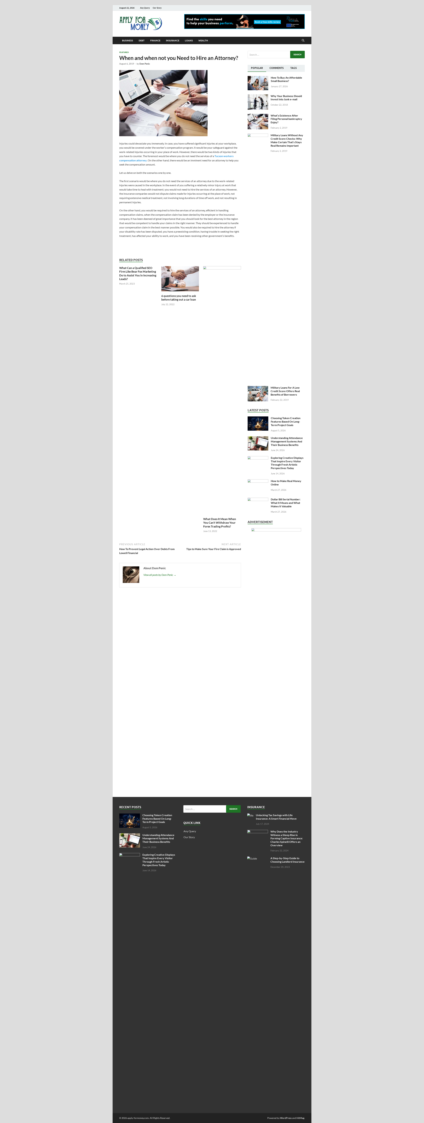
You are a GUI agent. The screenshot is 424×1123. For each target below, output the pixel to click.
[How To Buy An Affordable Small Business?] (258, 77)
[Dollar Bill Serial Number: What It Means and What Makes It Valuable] (258, 499)
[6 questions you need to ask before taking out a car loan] (180, 279)
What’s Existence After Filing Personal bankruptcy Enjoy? (286, 119)
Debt (142, 40)
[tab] (257, 68)
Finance (155, 40)
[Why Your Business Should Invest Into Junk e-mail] (258, 96)
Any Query (145, 8)
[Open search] (303, 40)
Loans (189, 40)
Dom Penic (144, 63)
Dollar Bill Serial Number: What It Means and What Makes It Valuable (285, 503)
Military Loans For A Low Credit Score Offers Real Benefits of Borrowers (285, 391)
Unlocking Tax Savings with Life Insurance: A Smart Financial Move (276, 816)
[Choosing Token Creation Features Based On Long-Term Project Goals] (258, 418)
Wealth (203, 40)
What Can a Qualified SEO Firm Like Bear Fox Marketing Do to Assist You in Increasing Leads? (137, 273)
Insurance (172, 40)
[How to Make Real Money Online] (258, 481)
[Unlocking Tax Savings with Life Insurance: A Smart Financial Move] (250, 815)
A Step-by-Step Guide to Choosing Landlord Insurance (287, 860)
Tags (293, 68)
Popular (257, 68)
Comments (276, 68)
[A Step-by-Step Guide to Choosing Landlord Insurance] (257, 858)
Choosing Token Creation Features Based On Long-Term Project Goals (285, 421)
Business (127, 40)
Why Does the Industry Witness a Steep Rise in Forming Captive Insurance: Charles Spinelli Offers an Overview (286, 838)
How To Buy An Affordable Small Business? (286, 79)
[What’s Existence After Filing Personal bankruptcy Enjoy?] (258, 115)
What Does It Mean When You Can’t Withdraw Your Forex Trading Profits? (219, 522)
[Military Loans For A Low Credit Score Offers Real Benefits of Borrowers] (258, 387)
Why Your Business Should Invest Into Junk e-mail (286, 97)
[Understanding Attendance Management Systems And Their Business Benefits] (258, 438)
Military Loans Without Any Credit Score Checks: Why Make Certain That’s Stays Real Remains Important (287, 140)
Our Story (157, 8)
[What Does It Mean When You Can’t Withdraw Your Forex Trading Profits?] (222, 391)
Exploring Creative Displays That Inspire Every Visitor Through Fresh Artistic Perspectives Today (287, 463)
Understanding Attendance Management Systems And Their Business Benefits (287, 441)
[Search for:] (276, 54)
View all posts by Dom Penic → (159, 574)
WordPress (286, 1118)
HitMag (300, 1118)
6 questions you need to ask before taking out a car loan (178, 297)
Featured (124, 52)
